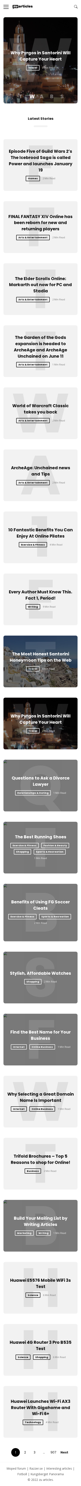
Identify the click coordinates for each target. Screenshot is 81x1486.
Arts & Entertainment (33, 237)
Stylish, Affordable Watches (40, 973)
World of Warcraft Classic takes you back (40, 409)
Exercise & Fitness (33, 544)
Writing (33, 606)
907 (53, 1452)
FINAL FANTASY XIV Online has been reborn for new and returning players (40, 223)
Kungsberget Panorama (47, 1474)
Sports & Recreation (50, 851)
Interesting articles (59, 1468)
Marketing (24, 1233)
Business (33, 1171)
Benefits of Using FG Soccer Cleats (40, 905)
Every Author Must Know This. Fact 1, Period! (40, 595)
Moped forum (16, 1468)
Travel (32, 67)
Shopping (22, 851)
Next (64, 1452)
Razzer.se (36, 1468)
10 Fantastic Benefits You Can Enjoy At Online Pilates (40, 533)
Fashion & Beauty (55, 845)
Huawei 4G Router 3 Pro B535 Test (40, 1345)
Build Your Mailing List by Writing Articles (40, 1221)
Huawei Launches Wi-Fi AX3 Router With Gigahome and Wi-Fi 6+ (40, 1408)
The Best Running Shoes (40, 837)
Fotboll (22, 1474)
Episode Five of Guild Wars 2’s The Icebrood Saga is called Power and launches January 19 (40, 160)
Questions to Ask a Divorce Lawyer (41, 781)
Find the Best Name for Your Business (40, 1035)
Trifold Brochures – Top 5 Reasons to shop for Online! (40, 1159)
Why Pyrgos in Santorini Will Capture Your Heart (41, 56)
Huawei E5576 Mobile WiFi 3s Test (40, 1283)
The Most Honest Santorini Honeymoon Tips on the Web (40, 657)
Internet (19, 1047)
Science (33, 1295)
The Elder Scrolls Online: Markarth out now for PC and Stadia (40, 285)
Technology (33, 1422)
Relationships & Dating (33, 793)
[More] (6, 6)
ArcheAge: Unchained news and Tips (40, 471)
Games (33, 178)
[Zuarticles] (22, 6)
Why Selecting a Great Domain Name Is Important (40, 1097)
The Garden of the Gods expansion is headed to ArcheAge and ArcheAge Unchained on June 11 (40, 347)
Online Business (42, 1047)
